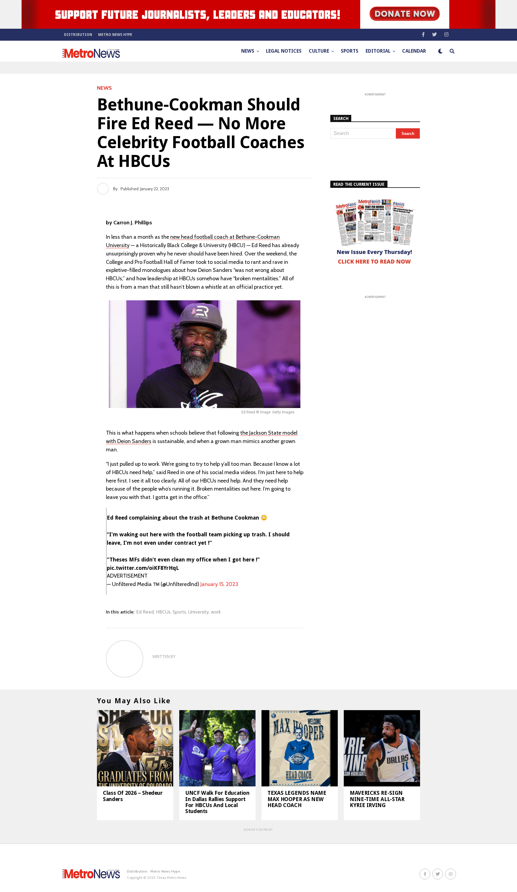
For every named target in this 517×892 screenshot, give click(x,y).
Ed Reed (145, 612)
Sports (349, 51)
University (198, 612)
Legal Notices (284, 51)
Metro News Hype (115, 35)
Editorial (378, 51)
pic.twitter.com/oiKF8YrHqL (143, 568)
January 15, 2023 (219, 584)
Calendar (414, 51)
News (247, 51)
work (216, 612)
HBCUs (163, 612)
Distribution (78, 35)
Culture (319, 51)
